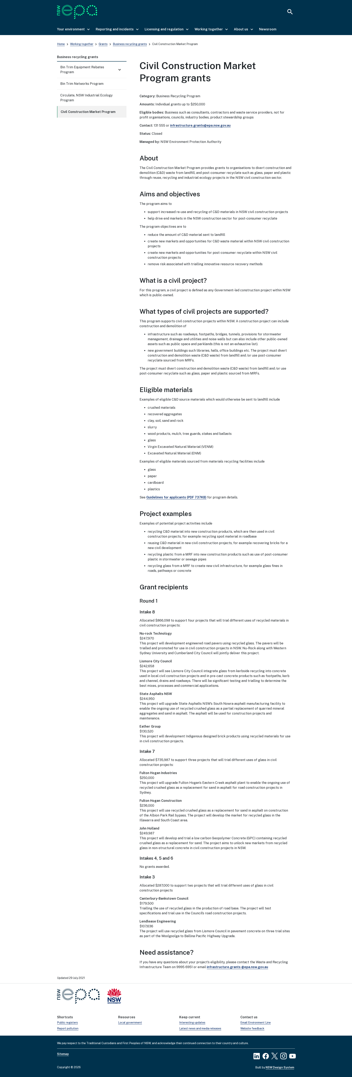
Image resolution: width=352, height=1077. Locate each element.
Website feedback (252, 1028)
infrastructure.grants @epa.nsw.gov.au (237, 967)
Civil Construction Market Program (88, 112)
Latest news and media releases (200, 1028)
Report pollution (67, 1028)
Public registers (67, 1022)
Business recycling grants (130, 44)
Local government (130, 1022)
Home (61, 44)
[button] (73, 29)
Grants (103, 44)
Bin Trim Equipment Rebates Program (82, 69)
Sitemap (63, 1054)
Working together (81, 44)
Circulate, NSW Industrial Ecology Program (86, 97)
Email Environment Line (255, 1022)
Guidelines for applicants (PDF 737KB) (176, 497)
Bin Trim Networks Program (81, 84)
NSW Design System (280, 1067)
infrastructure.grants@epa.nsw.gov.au (200, 125)
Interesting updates (192, 1022)
